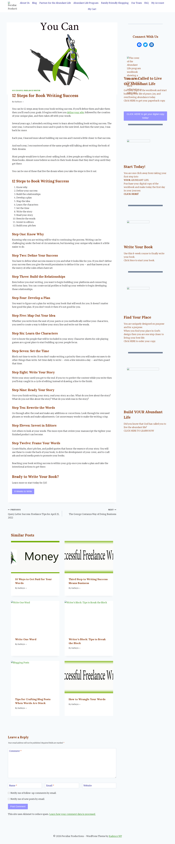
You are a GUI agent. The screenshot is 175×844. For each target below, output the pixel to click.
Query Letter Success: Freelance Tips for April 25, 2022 (33, 514)
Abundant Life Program (85, 3)
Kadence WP (115, 836)
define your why (75, 112)
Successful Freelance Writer (26, 90)
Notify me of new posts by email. (28, 799)
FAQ (146, 3)
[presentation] (35, 557)
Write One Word (25, 639)
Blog (34, 3)
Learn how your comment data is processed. (72, 814)
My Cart (92, 9)
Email (50, 785)
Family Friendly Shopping (115, 3)
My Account (157, 3)
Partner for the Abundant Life (55, 3)
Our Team (136, 3)
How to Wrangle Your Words (87, 699)
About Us (24, 3)
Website (87, 785)
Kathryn (18, 102)
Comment (15, 751)
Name (13, 785)
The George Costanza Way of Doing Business (92, 512)
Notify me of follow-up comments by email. (33, 793)
